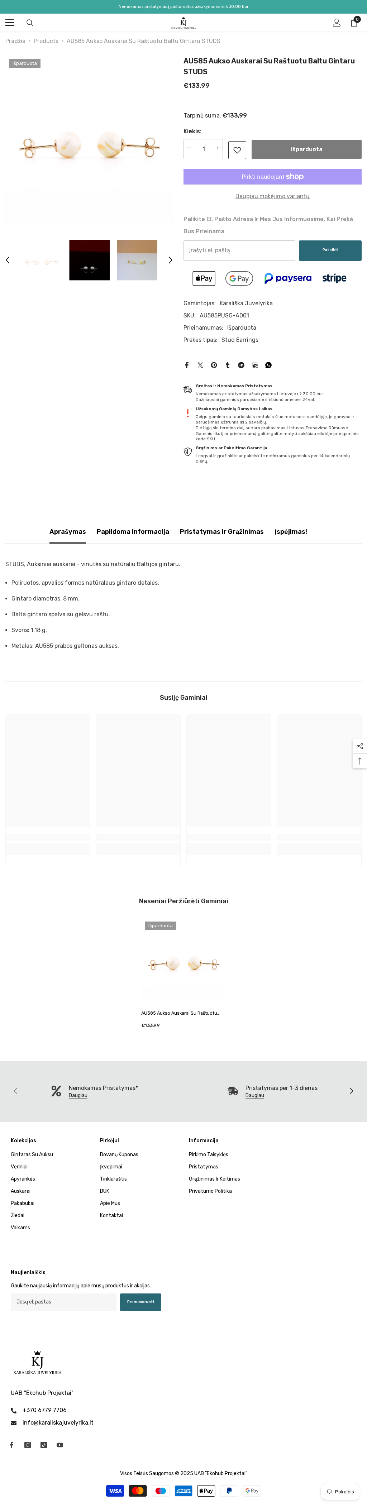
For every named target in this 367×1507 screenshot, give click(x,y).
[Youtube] (59, 1445)
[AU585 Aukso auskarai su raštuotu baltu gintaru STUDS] (183, 960)
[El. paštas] (255, 364)
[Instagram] (27, 1445)
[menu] (9, 22)
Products (46, 41)
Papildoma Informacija (133, 532)
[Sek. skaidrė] (351, 1091)
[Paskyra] (337, 23)
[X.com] (200, 364)
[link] (237, 150)
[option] (89, 139)
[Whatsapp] (268, 364)
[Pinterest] (214, 364)
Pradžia (15, 41)
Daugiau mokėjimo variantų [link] (272, 196)
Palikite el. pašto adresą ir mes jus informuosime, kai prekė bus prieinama (268, 225)
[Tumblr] (227, 364)
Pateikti (330, 250)
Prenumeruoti (140, 1302)
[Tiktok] (43, 1445)
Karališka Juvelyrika (246, 303)
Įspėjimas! (291, 532)
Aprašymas (67, 532)
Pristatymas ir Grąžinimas (222, 532)
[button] (7, 260)
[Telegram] (241, 364)
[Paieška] (30, 23)
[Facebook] (187, 364)
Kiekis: (192, 131)
